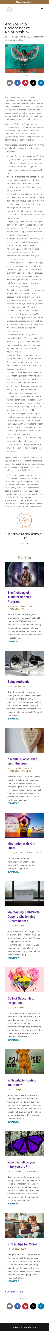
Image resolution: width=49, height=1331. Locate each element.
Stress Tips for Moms (22, 1244)
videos (38, 853)
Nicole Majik (13, 36)
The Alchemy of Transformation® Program (19, 597)
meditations (27, 853)
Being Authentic (18, 681)
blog (21, 40)
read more (13, 641)
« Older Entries (14, 1292)
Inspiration (32, 1171)
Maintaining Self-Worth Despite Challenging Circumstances (23, 916)
